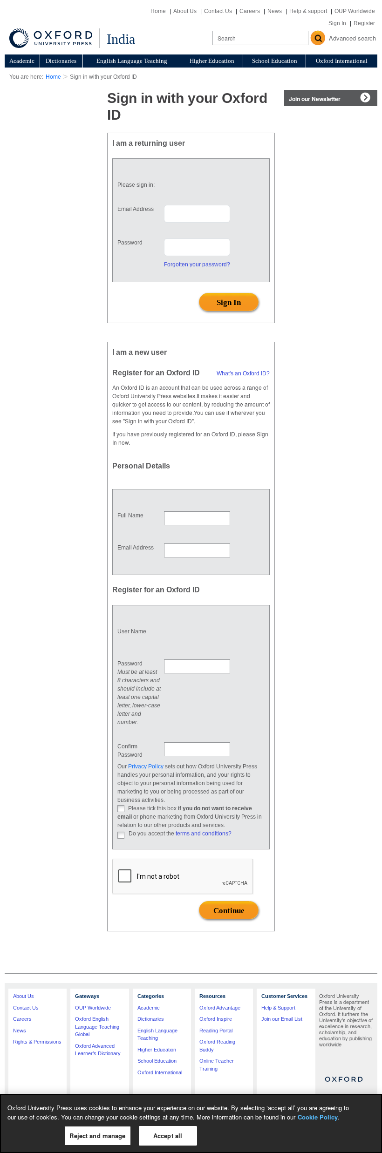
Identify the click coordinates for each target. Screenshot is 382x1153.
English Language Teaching (131, 60)
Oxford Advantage (219, 1008)
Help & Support (278, 1008)
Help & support (308, 11)
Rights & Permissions (37, 1041)
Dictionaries (61, 60)
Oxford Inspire (215, 1019)
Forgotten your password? (197, 264)
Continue (229, 910)
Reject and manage (97, 1135)
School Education (274, 60)
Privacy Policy (146, 766)
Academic (21, 60)
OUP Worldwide (354, 11)
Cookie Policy (318, 1116)
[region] (191, 1123)
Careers (249, 11)
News (274, 11)
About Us (185, 11)
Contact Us (218, 11)
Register (364, 23)
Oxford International (342, 60)
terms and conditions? (204, 833)
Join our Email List (281, 1019)
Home (158, 11)
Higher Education (212, 60)
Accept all (167, 1135)
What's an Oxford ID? (243, 373)
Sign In (337, 23)
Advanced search (352, 38)
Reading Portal (215, 1030)
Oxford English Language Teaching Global (97, 1026)
